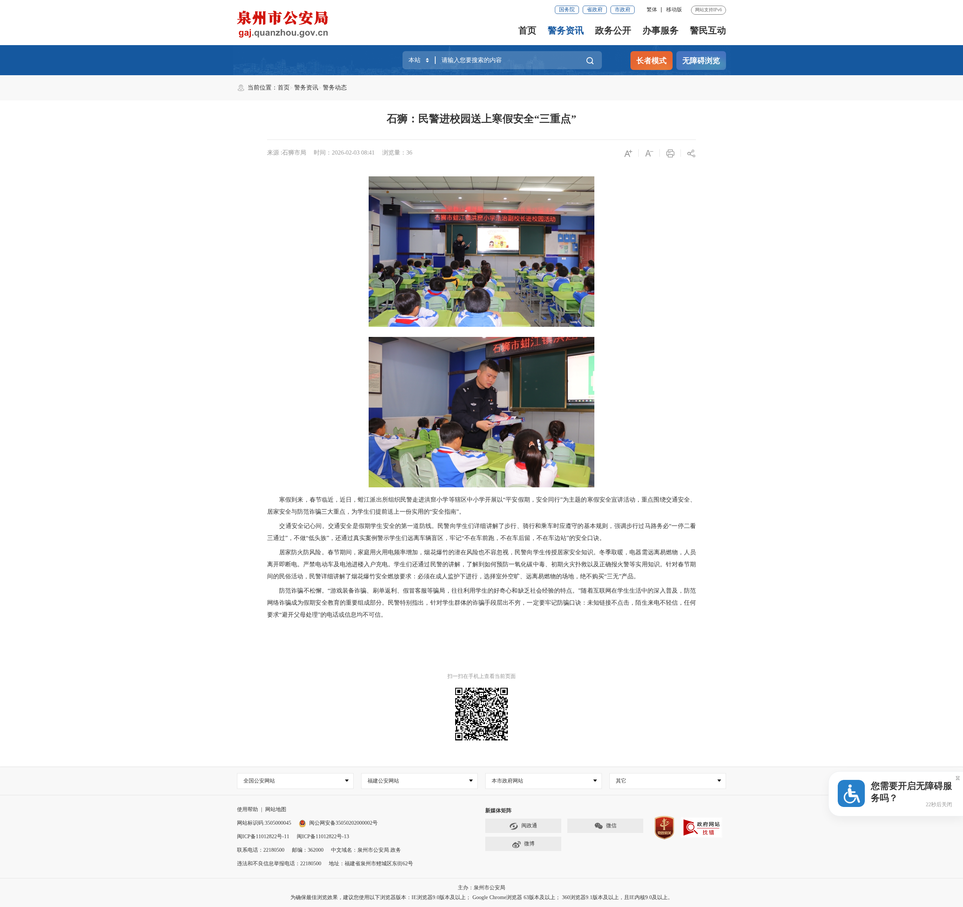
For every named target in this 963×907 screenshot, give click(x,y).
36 (409, 152)
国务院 (567, 9)
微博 (529, 843)
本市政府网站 (507, 781)
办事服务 (661, 30)
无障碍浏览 (701, 60)
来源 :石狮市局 (286, 152)
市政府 (622, 9)
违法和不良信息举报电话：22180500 (279, 863)
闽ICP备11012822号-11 (263, 836)
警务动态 (335, 87)
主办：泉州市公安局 (481, 887)
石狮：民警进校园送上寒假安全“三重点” (481, 118)
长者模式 (651, 60)
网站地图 (275, 809)
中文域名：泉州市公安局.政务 (366, 850)
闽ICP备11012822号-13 (323, 836)
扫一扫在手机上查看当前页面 (481, 676)
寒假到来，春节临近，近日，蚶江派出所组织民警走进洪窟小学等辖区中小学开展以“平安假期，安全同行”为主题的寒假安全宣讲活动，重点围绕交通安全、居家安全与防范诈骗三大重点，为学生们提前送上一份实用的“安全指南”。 (481, 505)
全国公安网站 (259, 781)
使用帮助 (247, 809)
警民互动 (708, 30)
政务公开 (613, 30)
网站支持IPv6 (708, 9)
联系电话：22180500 (260, 850)
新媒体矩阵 (498, 810)
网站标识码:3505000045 (264, 823)
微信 (611, 825)
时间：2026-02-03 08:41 (344, 152)
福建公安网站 (383, 781)
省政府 (595, 9)
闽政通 (529, 825)
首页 (527, 30)
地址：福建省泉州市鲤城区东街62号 (371, 863)
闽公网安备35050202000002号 (343, 823)
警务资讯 (566, 30)
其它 (621, 781)
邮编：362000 (308, 850)
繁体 (652, 9)
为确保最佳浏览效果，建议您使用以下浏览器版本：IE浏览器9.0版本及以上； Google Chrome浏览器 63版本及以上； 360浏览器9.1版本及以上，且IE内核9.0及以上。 (481, 897)
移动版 (674, 9)
